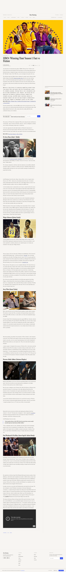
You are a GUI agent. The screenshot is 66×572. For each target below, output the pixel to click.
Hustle (8, 17)
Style (30, 17)
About (35, 554)
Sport (34, 17)
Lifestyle (22, 17)
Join (38, 116)
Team (35, 558)
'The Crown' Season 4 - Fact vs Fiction (15, 134)
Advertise (35, 556)
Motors (27, 17)
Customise (50, 570)
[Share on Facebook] (33, 65)
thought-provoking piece (18, 78)
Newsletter (54, 17)
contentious (33, 412)
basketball (5, 532)
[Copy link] (29, 65)
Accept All (61, 570)
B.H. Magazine (60, 17)
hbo (8, 532)
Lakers (11, 532)
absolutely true (25, 262)
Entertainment (13, 17)
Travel (18, 17)
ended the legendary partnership (16, 158)
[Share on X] (31, 65)
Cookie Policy (23, 570)
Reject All (55, 570)
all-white (25, 255)
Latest (5, 17)
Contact (35, 559)
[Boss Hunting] (33, 15)
